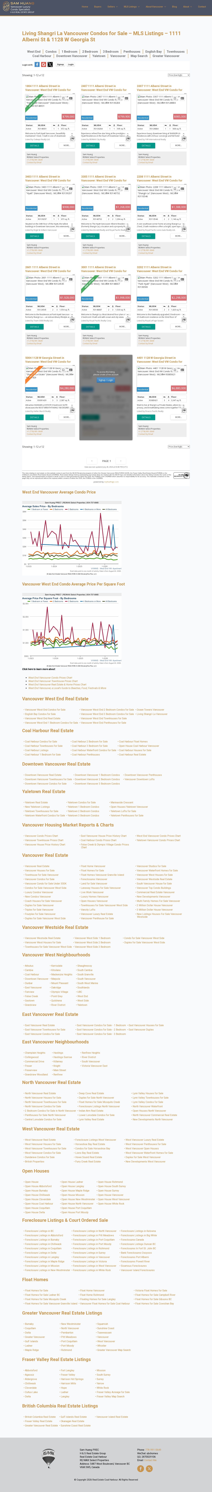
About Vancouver (154, 6)
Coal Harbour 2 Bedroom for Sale (90, 741)
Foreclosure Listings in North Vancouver (94, 1231)
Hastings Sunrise (63, 1057)
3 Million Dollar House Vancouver (155, 909)
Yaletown (98, 56)
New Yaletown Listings (37, 807)
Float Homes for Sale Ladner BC (42, 1295)
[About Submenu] (192, 6)
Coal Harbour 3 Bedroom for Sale (90, 746)
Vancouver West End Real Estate (42, 718)
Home (85, 6)
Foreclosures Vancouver (94, 879)
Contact (202, 6)
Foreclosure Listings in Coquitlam (43, 1248)
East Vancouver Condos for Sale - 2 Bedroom (101, 1029)
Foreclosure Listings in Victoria (90, 1261)
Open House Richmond (110, 1182)
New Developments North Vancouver (153, 1119)
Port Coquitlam (69, 1341)
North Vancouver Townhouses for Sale (45, 1102)
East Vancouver (33, 987)
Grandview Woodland (36, 1074)
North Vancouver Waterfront (148, 1106)
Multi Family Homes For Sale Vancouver (158, 901)
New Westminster (71, 1324)
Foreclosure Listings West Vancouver (96, 1140)
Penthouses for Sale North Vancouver (45, 1115)
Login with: (27, 65)
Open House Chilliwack (37, 1195)
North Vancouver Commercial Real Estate (155, 1115)
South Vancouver (87, 979)
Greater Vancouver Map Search (114, 1350)
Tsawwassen (105, 1332)
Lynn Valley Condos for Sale (148, 1102)
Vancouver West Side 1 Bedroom (93, 938)
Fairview (29, 992)
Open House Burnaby (36, 1190)
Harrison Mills (68, 1383)
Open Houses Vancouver (94, 901)
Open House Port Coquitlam (77, 1208)
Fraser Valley (68, 1374)
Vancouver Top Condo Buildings (154, 888)
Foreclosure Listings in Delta (40, 1252)
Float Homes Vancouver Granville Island (102, 875)
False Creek (31, 996)
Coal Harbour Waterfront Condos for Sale (94, 750)
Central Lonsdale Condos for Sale (43, 1119)
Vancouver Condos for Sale (39, 879)
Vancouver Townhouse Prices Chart (44, 840)
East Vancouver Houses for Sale (146, 1025)
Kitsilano (56, 970)
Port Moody (67, 1345)
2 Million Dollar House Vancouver (155, 905)
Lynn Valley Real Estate (91, 1119)
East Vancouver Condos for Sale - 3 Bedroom (101, 1034)
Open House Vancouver (110, 1195)
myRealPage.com (111, 482)
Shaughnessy (85, 965)
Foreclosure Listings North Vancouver (99, 1106)
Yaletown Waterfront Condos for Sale (45, 815)
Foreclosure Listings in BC (39, 1231)
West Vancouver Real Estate (40, 1140)
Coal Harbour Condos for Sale (41, 741)
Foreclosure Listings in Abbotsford (44, 1235)
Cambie (29, 970)
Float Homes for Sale (92, 870)
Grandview (30, 1005)
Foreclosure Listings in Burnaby (42, 1239)
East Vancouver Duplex (141, 1029)
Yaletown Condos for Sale (82, 802)
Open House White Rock (111, 1203)
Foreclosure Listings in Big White (139, 1235)
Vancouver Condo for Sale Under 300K (45, 883)
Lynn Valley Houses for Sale (148, 1093)
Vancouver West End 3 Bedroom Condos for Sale (107, 714)
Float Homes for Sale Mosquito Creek (99, 1102)
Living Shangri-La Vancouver (152, 714)
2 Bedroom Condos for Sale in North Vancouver (50, 1110)
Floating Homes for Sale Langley (98, 1299)
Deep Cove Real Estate (91, 1093)
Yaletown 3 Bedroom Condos (83, 815)
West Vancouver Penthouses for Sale (146, 1144)
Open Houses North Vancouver (149, 1110)
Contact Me (150, 1460)
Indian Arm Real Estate (91, 1110)
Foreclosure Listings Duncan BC (138, 1244)
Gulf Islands (31, 1341)
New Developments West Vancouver (145, 1161)
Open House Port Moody (75, 1212)
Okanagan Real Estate (72, 1421)
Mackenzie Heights (62, 974)
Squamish (103, 1324)
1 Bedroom (69, 51)
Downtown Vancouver (71, 56)
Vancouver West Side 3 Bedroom (93, 947)
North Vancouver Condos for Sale (43, 1106)
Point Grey (57, 996)
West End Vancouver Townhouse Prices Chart (53, 681)
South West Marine (88, 983)
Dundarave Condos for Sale (40, 1157)
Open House (31, 1182)
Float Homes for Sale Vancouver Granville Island (51, 1303)
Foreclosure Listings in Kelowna (138, 1231)
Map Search (139, 56)
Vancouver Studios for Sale (151, 866)
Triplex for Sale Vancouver (39, 909)
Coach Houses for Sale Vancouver (43, 901)
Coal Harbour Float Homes (133, 741)
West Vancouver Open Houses (142, 1148)
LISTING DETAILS (34, 145)
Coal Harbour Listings (36, 750)
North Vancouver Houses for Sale (43, 1097)
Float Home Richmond (92, 1295)
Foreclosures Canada (132, 1239)
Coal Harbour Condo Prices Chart (98, 840)
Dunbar (29, 983)
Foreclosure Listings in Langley (42, 1257)
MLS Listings (130, 6)
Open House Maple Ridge (75, 1190)
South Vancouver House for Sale (154, 883)
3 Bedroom (111, 51)
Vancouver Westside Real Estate (154, 879)
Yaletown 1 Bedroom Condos (83, 807)
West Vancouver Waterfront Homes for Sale (149, 1153)
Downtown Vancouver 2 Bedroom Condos (97, 779)
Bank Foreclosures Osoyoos (136, 1252)
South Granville (86, 974)
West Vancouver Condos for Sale (43, 1153)
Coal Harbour (41, 56)
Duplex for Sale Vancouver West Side (45, 918)
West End (34, 51)
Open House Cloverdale (38, 1199)
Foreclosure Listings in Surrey (89, 1252)
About (186, 6)
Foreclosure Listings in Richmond (91, 1248)
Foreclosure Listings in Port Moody (92, 1244)
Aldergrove (31, 1379)
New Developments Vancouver (153, 896)
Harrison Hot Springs (72, 1379)
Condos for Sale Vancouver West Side (45, 888)
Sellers (111, 6)
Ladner (28, 1345)
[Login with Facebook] (37, 66)
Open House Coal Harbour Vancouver (139, 746)
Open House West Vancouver (114, 1199)
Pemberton (67, 1332)
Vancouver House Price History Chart (45, 844)
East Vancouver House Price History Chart (103, 836)
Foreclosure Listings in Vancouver (91, 1257)
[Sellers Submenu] (118, 6)
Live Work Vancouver (92, 892)
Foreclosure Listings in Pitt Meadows (93, 1235)
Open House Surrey (108, 1190)
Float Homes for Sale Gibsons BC (153, 1299)
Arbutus (29, 965)
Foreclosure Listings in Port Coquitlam (94, 1239)
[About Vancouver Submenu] (166, 6)
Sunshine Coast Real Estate (76, 1425)
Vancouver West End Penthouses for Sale (103, 722)
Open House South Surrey (112, 1186)
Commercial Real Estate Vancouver (156, 892)
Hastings (58, 1052)
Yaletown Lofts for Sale (123, 811)
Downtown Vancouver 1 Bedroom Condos (97, 775)
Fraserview (31, 1070)
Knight (57, 1066)
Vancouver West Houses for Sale (155, 875)
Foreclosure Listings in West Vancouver (94, 1266)
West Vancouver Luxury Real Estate (145, 1140)
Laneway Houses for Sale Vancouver (101, 888)
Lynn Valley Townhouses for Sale (151, 1097)
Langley (65, 1396)
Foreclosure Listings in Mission (42, 1266)
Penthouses (132, 51)
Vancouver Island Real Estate (112, 1417)
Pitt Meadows (69, 1337)
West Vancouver (106, 1341)
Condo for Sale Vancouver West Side (144, 938)
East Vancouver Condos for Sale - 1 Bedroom (101, 1025)
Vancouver (118, 56)
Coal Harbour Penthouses (86, 754)
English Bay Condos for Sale (40, 714)
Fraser (28, 1066)
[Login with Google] (43, 66)
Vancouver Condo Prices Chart (41, 836)
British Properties (34, 1161)
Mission (101, 1370)
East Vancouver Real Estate (40, 1025)
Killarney (58, 1061)
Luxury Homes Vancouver (94, 896)
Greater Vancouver (166, 56)
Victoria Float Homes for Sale (151, 1290)
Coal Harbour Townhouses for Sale (44, 746)
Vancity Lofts (88, 909)
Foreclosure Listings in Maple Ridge (44, 1261)
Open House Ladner (72, 1182)
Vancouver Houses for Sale (40, 870)
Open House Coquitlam (37, 1208)
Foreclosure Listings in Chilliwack (43, 1244)
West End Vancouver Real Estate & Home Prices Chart (57, 684)
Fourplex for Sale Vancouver (40, 914)
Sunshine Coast (106, 1328)
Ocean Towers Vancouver (150, 709)
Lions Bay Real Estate (87, 1153)
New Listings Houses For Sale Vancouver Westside (159, 915)
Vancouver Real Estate (37, 866)
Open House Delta (35, 1212)
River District (58, 1005)
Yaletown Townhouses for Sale (41, 811)
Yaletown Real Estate (36, 802)
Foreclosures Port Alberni (135, 1257)
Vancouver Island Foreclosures (138, 1270)
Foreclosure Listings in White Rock (92, 1270)
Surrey (100, 1379)
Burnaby (29, 1324)
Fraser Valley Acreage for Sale (113, 1392)
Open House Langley (73, 1186)
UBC (80, 992)
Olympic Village (60, 992)
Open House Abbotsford (38, 1186)
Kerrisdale (57, 965)
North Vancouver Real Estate (40, 1093)
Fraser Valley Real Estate (38, 1421)
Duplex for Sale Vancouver (39, 905)
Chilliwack (30, 1383)
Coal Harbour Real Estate (132, 754)
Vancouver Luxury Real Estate (97, 914)
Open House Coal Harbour (39, 1203)
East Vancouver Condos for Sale (42, 1034)
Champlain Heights (35, 1052)
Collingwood (31, 1057)
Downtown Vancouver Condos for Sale (46, 783)
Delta (28, 1332)
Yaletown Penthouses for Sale (127, 815)
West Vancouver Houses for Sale (43, 1144)
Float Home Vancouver (93, 866)
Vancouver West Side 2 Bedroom (93, 942)
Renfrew (58, 1074)
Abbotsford (31, 1370)
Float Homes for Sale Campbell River (155, 1295)
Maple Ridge (32, 1350)
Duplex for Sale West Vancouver (143, 1157)
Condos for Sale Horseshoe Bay (93, 1148)
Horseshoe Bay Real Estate (90, 1144)
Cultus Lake (31, 1392)
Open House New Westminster (78, 1199)
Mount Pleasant (60, 983)
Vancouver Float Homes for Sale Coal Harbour (105, 1303)
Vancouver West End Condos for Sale (45, 709)
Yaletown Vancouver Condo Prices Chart (158, 840)
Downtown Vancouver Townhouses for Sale (48, 779)
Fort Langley (67, 1370)
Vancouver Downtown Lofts (140, 779)
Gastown (29, 1000)
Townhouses (176, 51)
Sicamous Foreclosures (134, 1266)
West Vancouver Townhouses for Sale (45, 1148)
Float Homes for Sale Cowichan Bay (154, 1303)
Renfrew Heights (91, 1052)
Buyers (97, 6)
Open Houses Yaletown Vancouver (129, 807)
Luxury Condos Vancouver (39, 892)
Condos (51, 51)
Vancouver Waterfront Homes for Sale (157, 870)
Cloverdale (31, 1387)
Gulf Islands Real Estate (74, 1417)
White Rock (103, 1387)
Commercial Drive (34, 1061)
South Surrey (104, 1374)
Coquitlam (30, 1328)
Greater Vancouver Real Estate (41, 1425)
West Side (83, 1000)
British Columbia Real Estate (40, 1417)
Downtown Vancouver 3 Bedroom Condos (97, 783)
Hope (64, 1387)
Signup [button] (60, 64)
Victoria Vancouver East (94, 1066)
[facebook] (140, 1468)
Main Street (60, 1070)
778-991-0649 (153, 1449)
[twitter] (149, 1468)
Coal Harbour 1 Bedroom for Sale (43, 754)
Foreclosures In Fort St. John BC (138, 1248)
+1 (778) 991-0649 (35, 159)
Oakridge (56, 987)
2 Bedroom (90, 51)
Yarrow (100, 1383)
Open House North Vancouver (77, 1203)
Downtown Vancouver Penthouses (143, 775)
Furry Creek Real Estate (88, 1161)
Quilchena (57, 1000)
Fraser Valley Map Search (110, 1396)
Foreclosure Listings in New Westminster (47, 1270)
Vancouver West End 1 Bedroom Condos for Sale (51, 722)
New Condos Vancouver (38, 896)
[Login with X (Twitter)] (50, 66)
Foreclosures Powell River (135, 1261)
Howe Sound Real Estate (89, 1157)
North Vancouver (70, 1328)
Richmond (66, 1350)
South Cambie (85, 970)
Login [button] (71, 64)
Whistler (102, 1345)
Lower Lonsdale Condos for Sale (97, 1115)
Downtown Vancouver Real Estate (43, 775)
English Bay (153, 51)
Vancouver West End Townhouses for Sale (104, 718)
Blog (174, 6)
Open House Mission (73, 1195)
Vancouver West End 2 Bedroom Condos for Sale (107, 709)
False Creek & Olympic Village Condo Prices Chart (105, 846)
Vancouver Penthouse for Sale (97, 918)
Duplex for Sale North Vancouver (96, 1097)
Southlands (84, 987)
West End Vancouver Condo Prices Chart (50, 677)
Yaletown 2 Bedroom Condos (83, 811)
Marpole (56, 979)
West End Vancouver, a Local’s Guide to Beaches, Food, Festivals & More (67, 688)
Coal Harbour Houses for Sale (135, 750)
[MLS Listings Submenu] (140, 6)
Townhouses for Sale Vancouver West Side (104, 905)
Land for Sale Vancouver (94, 883)
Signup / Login (106, 380)
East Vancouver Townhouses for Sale (45, 1029)
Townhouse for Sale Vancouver (42, 875)
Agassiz (29, 1374)
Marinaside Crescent (122, 802)
